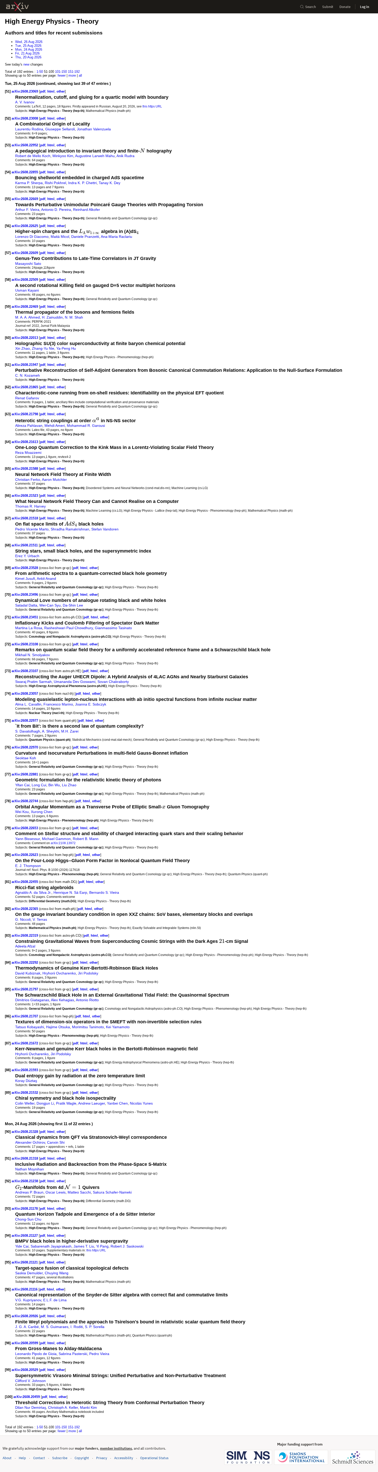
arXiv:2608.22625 (25, 226)
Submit (327, 7)
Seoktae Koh (25, 758)
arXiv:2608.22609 (25, 253)
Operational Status (154, 1458)
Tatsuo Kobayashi (29, 1027)
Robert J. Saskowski (127, 1246)
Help (22, 1458)
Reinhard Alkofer (86, 209)
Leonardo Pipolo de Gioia (36, 1354)
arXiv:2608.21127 (25, 1236)
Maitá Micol (60, 236)
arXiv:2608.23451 (25, 617)
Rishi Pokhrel (55, 183)
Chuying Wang (56, 1273)
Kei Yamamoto (118, 1027)
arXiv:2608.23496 (25, 595)
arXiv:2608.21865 (25, 387)
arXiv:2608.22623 (25, 855)
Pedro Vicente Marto (32, 529)
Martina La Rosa (28, 628)
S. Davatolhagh (27, 731)
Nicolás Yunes (141, 1103)
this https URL (152, 106)
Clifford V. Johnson (30, 1381)
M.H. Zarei (69, 731)
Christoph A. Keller (63, 1407)
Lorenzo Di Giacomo (32, 236)
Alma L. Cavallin (28, 704)
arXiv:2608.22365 (25, 909)
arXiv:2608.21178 (25, 1209)
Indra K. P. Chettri (82, 183)
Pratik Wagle (66, 1103)
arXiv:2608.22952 (25, 145)
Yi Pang (102, 1246)
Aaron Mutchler (54, 479)
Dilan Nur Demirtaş (30, 1407)
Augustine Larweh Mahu (95, 156)
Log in (364, 7)
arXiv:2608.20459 (27, 1397)
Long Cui (39, 785)
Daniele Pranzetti (85, 236)
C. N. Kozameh (27, 375)
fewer (62, 75)
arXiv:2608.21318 (25, 1158)
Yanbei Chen (117, 1103)
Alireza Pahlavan (28, 425)
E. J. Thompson (28, 866)
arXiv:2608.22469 (25, 307)
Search (310, 7)
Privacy (101, 1458)
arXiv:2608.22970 (25, 747)
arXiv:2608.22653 (25, 828)
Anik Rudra (125, 156)
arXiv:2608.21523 (25, 496)
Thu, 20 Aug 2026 (28, 57)
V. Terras (40, 919)
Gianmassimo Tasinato (113, 628)
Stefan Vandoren (105, 529)
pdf (42, 91)
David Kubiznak (27, 973)
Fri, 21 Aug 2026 (27, 53)
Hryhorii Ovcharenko (59, 973)
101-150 (61, 72)
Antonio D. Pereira (56, 209)
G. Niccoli (23, 919)
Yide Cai (22, 1246)
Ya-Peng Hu (66, 348)
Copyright (82, 1458)
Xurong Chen (41, 812)
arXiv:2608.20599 (25, 1343)
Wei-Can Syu (50, 605)
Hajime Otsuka (58, 1027)
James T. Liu (84, 1246)
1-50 (40, 72)
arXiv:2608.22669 (25, 199)
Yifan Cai (22, 785)
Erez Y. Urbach (27, 556)
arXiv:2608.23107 (25, 671)
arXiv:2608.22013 (25, 338)
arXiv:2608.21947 (25, 365)
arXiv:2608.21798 (25, 414)
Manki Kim (88, 1407)
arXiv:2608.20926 (25, 1316)
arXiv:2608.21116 (25, 1289)
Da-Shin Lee (73, 605)
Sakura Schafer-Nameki (112, 1192)
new (26, 64)
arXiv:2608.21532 (25, 1093)
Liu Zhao (69, 785)
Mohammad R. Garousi (86, 425)
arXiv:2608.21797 (25, 989)
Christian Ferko (27, 479)
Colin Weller (24, 1103)
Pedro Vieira (99, 1354)
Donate (344, 7)
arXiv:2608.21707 (25, 1016)
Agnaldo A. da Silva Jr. (33, 892)
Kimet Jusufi (25, 578)
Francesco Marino (58, 704)
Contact (39, 1458)
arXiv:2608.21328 (25, 1132)
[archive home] (17, 7)
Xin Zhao (22, 348)
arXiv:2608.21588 (25, 469)
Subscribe (59, 1458)
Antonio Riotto (87, 1000)
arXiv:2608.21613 (25, 442)
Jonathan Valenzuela (94, 129)
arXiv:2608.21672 (25, 1043)
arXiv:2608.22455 (25, 882)
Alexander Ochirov (30, 1142)
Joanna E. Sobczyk (90, 704)
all (80, 75)
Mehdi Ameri (54, 425)
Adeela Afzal (25, 946)
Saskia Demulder (29, 1273)
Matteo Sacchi (79, 1192)
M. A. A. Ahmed (27, 317)
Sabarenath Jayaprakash (51, 1246)
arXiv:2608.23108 (25, 644)
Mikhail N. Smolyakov (32, 655)
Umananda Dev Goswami (74, 682)
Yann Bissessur (27, 839)
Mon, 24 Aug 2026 (28, 49)
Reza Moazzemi (28, 452)
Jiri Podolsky (88, 973)
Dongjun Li (45, 1103)
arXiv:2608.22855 (25, 172)
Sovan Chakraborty (113, 682)
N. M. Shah (74, 317)
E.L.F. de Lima (55, 1300)
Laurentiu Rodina (29, 129)
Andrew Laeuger (91, 1103)
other (61, 91)
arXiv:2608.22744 (25, 801)
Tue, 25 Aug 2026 (28, 46)
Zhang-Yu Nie (43, 348)
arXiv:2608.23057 (25, 694)
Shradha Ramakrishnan (70, 529)
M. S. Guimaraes (54, 1327)
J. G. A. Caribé (27, 1327)
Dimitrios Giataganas (32, 1000)
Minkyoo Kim (62, 156)
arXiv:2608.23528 (25, 568)
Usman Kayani (27, 290)
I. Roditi (76, 1327)
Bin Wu (54, 785)
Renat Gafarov (27, 398)
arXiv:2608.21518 (25, 518)
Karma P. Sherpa (29, 183)
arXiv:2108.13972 (63, 843)
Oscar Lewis (56, 1192)
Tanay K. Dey (109, 183)
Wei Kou (22, 812)
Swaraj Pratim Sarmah (33, 682)
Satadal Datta (26, 605)
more (72, 75)
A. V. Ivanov (24, 102)
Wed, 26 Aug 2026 (28, 42)
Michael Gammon (56, 839)
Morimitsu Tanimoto (88, 1027)
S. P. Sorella (94, 1327)
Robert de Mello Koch (32, 156)
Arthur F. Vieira (27, 209)
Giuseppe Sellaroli (60, 129)
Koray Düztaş (26, 1081)
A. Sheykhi (50, 731)
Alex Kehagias (62, 1000)
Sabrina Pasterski (73, 1354)
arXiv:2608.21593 (25, 1070)
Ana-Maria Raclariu (116, 236)
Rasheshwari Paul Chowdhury (68, 628)
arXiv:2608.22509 (25, 280)
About (7, 1458)
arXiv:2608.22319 (25, 935)
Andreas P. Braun (29, 1192)
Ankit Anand (46, 578)
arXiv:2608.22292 (25, 962)
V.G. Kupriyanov (28, 1300)
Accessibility (123, 1458)
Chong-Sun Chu (28, 1219)
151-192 (74, 72)
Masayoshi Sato (28, 263)
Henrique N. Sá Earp (70, 892)
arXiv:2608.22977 (25, 721)
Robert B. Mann (85, 839)
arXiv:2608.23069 (25, 91)
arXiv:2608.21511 (25, 545)
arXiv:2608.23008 (25, 118)
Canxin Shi (56, 1142)
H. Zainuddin (52, 317)
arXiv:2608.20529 (25, 1370)
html (51, 91)
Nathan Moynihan (29, 1169)
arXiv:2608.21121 (25, 1262)
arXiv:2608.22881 (25, 774)
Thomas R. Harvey (30, 506)
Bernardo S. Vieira (104, 892)
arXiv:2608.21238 (25, 1181)
